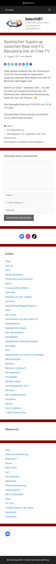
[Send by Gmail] (19, 64)
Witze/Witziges (13, 359)
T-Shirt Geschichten (15, 412)
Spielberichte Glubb (15, 328)
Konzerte (10, 301)
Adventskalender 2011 (17, 386)
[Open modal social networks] (30, 64)
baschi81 (34, 18)
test (7, 472)
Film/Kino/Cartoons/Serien (19, 279)
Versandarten (12, 476)
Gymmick (10, 292)
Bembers (10, 363)
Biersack (9, 390)
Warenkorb (11, 481)
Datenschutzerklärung (16, 454)
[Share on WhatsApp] (12, 64)
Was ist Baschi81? (14, 494)
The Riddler (11, 377)
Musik (8, 283)
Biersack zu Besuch (15, 368)
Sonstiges (10, 345)
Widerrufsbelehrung (15, 485)
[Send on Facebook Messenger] (27, 64)
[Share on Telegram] (23, 64)
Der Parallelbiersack (15, 394)
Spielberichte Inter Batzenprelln (21, 341)
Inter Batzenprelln (14, 332)
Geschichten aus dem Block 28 (21, 319)
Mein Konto (11, 467)
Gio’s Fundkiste (13, 408)
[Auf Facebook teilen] (5, 64)
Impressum (11, 458)
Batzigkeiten (11, 337)
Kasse (8, 463)
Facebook (10, 399)
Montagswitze (12, 372)
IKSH (7, 270)
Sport (10, 126)
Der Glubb (10, 314)
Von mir (9, 265)
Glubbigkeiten (12, 323)
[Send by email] (16, 64)
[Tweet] (9, 64)
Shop (8, 261)
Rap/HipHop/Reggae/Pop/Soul (21, 305)
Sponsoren (10, 512)
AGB (7, 450)
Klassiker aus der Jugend (18, 297)
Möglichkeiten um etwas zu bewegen (24, 354)
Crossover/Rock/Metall (17, 288)
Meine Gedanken (14, 274)
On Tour (9, 503)
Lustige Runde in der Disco (19, 507)
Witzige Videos (13, 381)
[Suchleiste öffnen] (49, 10)
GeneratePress (42, 560)
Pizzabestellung (15, 130)
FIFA (7, 350)
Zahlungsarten (12, 490)
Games (9, 403)
